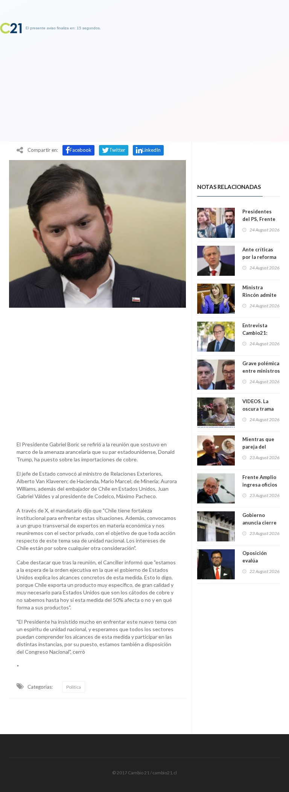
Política (73, 687)
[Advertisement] (97, 372)
